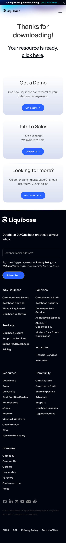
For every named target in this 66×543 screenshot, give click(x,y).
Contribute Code (45, 386)
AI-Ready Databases (47, 317)
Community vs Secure (15, 297)
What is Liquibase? (13, 308)
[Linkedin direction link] (11, 501)
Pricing (6, 349)
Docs (5, 386)
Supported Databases (15, 343)
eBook (6, 408)
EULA (5, 530)
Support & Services (14, 338)
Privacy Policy (29, 530)
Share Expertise (45, 391)
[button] (60, 11)
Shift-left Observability (43, 325)
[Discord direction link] (28, 501)
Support (40, 402)
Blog (5, 430)
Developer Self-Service (44, 310)
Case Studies (10, 424)
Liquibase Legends (46, 408)
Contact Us (9, 461)
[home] (11, 11)
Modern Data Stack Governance (47, 334)
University (8, 391)
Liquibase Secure (12, 332)
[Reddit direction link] (34, 501)
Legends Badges (45, 413)
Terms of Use (50, 530)
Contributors (43, 380)
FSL (15, 530)
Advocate (41, 397)
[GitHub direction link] (4, 501)
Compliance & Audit (47, 297)
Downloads (9, 380)
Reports (7, 413)
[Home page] (19, 220)
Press (6, 488)
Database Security (46, 302)
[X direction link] (17, 501)
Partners (7, 477)
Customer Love (11, 483)
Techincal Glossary (13, 435)
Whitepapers (10, 402)
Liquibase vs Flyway (14, 313)
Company (8, 455)
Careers (7, 466)
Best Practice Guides (15, 397)
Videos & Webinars (13, 419)
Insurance (41, 360)
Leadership (9, 472)
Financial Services (46, 354)
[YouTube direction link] (22, 501)
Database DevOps (13, 302)
